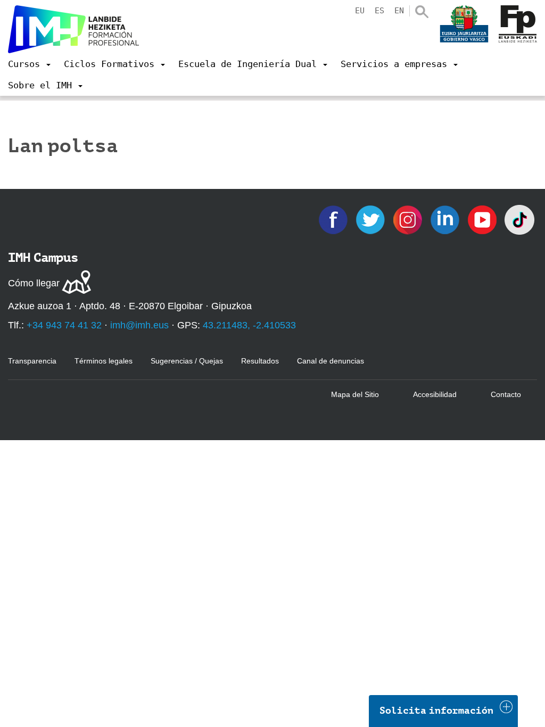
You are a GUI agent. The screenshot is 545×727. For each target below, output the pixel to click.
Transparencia (32, 361)
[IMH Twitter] (371, 219)
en (399, 10)
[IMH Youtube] (483, 219)
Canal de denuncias (330, 361)
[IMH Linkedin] (446, 219)
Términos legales (104, 361)
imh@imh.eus (139, 325)
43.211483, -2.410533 (249, 325)
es (379, 10)
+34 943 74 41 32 (64, 325)
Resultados (260, 361)
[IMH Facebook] (334, 219)
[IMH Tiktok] (519, 219)
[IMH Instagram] (408, 219)
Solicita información (436, 710)
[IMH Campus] (73, 29)
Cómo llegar (34, 283)
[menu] (29, 64)
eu (360, 10)
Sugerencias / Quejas (187, 361)
